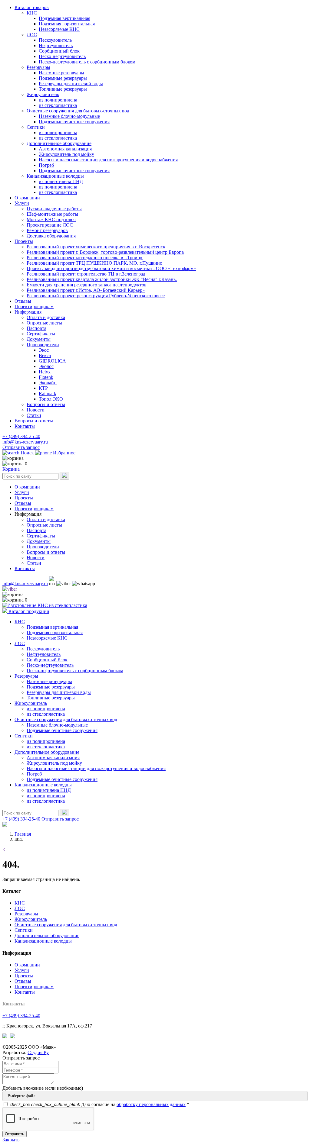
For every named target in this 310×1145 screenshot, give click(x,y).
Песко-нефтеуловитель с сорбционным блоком (87, 61)
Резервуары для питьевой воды (71, 83)
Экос (44, 350)
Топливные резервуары (63, 89)
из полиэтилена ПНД (61, 181)
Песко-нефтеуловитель (62, 56)
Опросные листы (44, 322)
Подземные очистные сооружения (74, 121)
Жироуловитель (43, 94)
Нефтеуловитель (56, 45)
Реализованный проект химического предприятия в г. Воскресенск (96, 246)
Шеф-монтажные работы (52, 214)
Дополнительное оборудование (59, 143)
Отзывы (23, 301)
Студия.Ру (38, 1052)
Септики (36, 127)
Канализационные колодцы (55, 176)
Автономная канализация (65, 148)
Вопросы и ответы (46, 404)
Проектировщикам (34, 306)
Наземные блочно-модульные (69, 116)
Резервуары (38, 67)
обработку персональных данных (151, 1104)
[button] (28, 514)
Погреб (46, 165)
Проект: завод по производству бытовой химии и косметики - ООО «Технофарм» (111, 268)
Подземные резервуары (63, 78)
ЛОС (32, 34)
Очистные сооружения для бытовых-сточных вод (78, 110)
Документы (39, 339)
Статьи (34, 415)
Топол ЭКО (51, 399)
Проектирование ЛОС (50, 224)
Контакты (25, 426)
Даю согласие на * (99, 1104)
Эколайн (48, 382)
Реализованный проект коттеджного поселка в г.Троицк (85, 257)
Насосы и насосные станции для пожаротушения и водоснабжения (108, 159)
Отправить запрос (21, 447)
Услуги (22, 203)
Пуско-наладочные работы (54, 208)
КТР (43, 388)
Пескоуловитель (55, 40)
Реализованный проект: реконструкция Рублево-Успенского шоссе (96, 295)
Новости (36, 409)
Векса (45, 355)
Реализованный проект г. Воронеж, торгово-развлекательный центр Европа (105, 252)
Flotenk (46, 377)
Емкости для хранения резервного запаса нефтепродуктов (87, 284)
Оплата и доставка (46, 317)
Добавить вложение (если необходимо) (42, 1088)
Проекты (24, 241)
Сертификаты (41, 333)
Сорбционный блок (59, 50)
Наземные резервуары (61, 72)
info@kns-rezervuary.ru (25, 441)
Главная (23, 834)
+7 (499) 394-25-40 (21, 436)
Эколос (46, 366)
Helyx (45, 371)
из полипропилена (58, 99)
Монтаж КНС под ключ (51, 219)
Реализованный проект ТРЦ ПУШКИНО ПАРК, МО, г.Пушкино (94, 263)
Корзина (11, 469)
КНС (32, 12)
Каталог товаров (32, 7)
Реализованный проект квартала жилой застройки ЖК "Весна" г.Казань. (102, 279)
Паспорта (36, 328)
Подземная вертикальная (64, 18)
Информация (28, 311)
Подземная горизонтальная (67, 23)
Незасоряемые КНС (59, 29)
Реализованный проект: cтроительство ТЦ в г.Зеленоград (86, 273)
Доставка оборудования (51, 235)
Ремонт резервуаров (47, 230)
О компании (27, 197)
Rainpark (47, 393)
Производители (43, 344)
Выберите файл (21, 1096)
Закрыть (10, 1139)
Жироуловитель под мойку (66, 154)
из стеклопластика (58, 105)
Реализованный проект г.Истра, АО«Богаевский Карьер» (86, 290)
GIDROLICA (52, 360)
